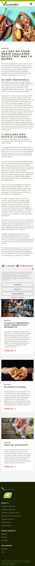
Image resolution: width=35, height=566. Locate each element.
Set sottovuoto (5, 522)
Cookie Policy (14, 297)
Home (3, 8)
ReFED (21, 88)
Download (4, 540)
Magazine (9, 8)
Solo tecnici (17, 289)
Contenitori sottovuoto (8, 509)
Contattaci (4, 549)
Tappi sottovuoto (6, 525)
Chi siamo (4, 537)
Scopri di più (8, 351)
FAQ (2, 552)
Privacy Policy (21, 297)
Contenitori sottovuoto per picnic (11, 516)
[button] (32, 269)
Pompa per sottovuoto (8, 506)
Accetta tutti (17, 284)
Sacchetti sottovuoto (7, 519)
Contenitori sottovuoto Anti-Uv (10, 513)
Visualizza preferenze (18, 293)
